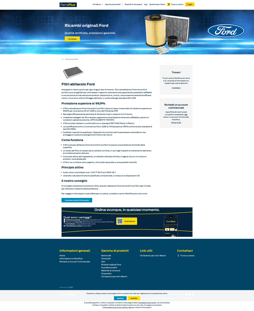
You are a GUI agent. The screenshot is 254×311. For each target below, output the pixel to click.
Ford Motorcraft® (109, 267)
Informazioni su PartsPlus (71, 258)
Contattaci (72, 39)
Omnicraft (106, 258)
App (145, 4)
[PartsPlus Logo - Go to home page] (68, 4)
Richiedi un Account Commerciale (75, 261)
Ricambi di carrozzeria (133, 4)
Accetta (134, 298)
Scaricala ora (130, 221)
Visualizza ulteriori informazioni (77, 200)
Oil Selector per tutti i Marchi (114, 276)
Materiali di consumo (110, 270)
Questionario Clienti (157, 4)
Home (62, 255)
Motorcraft (106, 255)
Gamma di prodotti (112, 4)
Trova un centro (177, 4)
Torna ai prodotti (71, 59)
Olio (103, 261)
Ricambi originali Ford (111, 264)
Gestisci (120, 298)
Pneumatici (106, 273)
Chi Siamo (97, 4)
